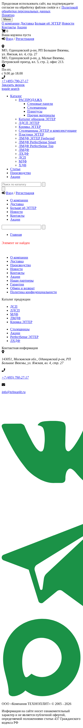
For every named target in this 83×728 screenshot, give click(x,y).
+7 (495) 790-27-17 (15, 81)
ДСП (13, 306)
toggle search (10, 89)
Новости (68, 23)
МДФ (23, 161)
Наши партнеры (22, 280)
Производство (20, 265)
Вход (9, 39)
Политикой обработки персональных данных (40, 9)
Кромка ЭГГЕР (30, 127)
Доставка (27, 23)
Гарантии (17, 284)
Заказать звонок (13, 85)
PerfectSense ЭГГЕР (24, 337)
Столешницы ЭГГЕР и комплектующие (48, 130)
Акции (22, 27)
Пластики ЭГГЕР (31, 134)
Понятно (8, 15)
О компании (11, 23)
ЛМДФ (24, 150)
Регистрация (25, 39)
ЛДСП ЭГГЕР (29, 123)
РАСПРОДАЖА (30, 100)
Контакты (9, 27)
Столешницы (20, 329)
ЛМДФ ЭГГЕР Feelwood (36, 138)
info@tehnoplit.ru (14, 392)
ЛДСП (15, 310)
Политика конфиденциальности (33, 292)
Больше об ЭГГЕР (48, 23)
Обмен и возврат (22, 288)
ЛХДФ (15, 341)
